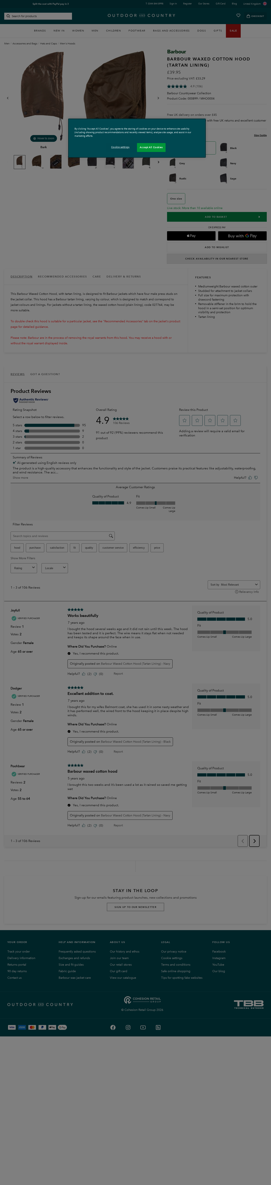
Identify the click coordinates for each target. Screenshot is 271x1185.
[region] (137, 138)
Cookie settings (120, 147)
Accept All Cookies (151, 147)
